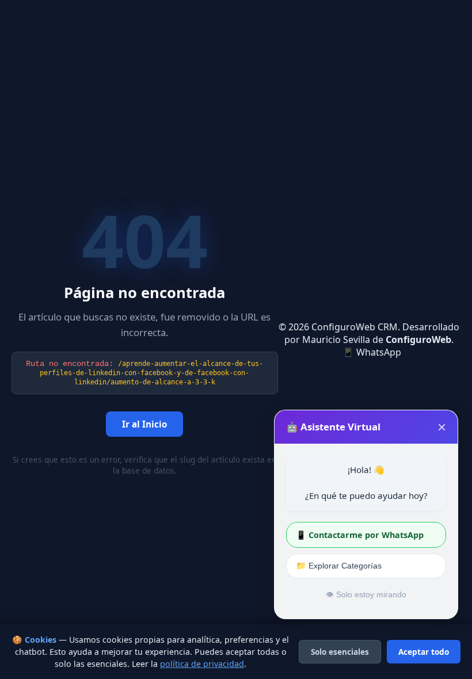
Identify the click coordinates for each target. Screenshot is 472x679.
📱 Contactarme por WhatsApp (360, 534)
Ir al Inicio (144, 424)
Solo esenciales (340, 651)
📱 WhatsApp (371, 352)
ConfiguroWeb (418, 339)
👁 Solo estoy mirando (366, 594)
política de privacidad (202, 663)
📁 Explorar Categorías (339, 565)
